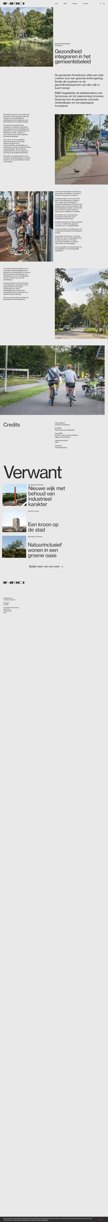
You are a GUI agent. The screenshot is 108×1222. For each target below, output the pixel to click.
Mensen (75, 3)
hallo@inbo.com (8, 598)
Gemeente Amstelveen (62, 425)
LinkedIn (5, 604)
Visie (56, 3)
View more (44, 1220)
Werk (65, 3)
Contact (85, 3)
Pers (4, 612)
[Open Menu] (104, 3)
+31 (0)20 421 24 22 (9, 600)
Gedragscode (7, 611)
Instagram (6, 603)
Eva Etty (57, 435)
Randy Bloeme (65, 437)
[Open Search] (100, 4)
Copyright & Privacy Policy (11, 607)
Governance (7, 609)
